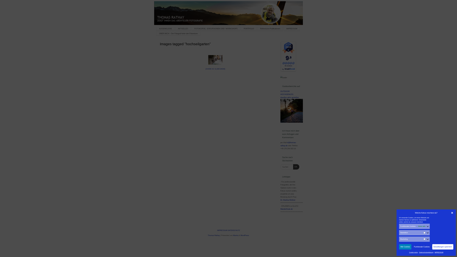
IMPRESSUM (439, 252)
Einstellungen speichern (443, 247)
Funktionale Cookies (422, 247)
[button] (452, 213)
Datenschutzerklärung (426, 252)
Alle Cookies (405, 247)
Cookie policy (413, 252)
